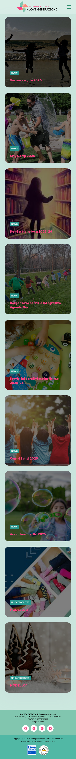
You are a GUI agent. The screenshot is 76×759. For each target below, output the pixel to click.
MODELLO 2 (19, 610)
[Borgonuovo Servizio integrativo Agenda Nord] (38, 279)
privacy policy (49, 741)
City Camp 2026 (22, 156)
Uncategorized (20, 602)
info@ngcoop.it (38, 721)
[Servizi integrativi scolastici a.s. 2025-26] (38, 355)
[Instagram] (42, 728)
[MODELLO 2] (38, 582)
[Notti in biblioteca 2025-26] (38, 203)
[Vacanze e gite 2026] (38, 52)
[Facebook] (34, 728)
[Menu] (69, 7)
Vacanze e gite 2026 (26, 80)
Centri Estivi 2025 (24, 458)
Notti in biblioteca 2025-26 (31, 231)
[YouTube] (50, 728)
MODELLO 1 (18, 685)
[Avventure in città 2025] (38, 506)
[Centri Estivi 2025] (38, 430)
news (14, 72)
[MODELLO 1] (38, 657)
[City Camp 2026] (38, 128)
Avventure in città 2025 (28, 534)
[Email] (25, 728)
